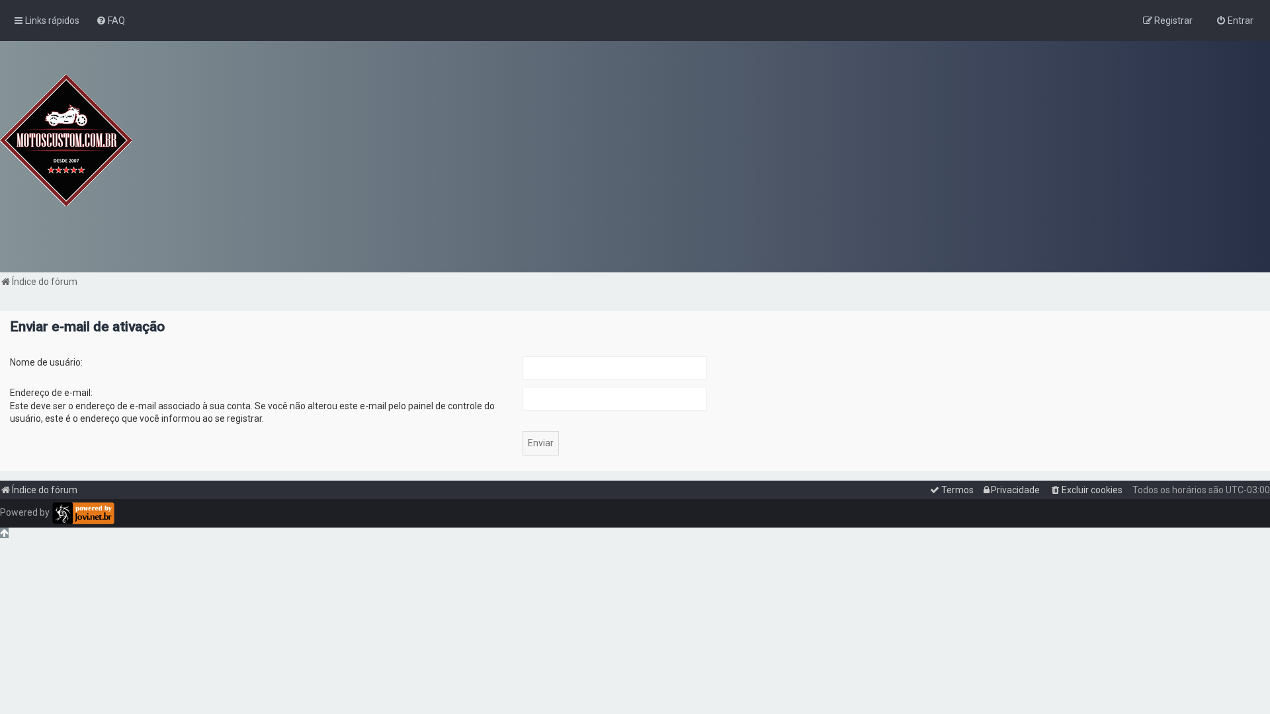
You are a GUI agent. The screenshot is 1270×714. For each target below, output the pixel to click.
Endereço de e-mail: (51, 392)
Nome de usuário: (46, 362)
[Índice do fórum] (66, 140)
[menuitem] (110, 20)
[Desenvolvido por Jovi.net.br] (83, 513)
